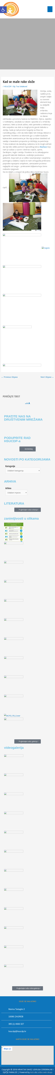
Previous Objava (9, 377)
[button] (3, 9)
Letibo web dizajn (44, 1072)
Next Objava (47, 377)
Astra (32, 1072)
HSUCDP (8, 86)
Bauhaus (43, 146)
